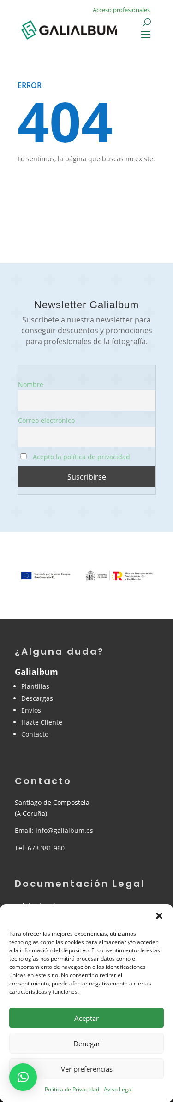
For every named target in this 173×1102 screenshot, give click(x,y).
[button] (159, 915)
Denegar (86, 1043)
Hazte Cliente (41, 722)
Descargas (37, 698)
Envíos (31, 710)
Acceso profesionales (121, 10)
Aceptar (86, 1018)
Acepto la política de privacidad (80, 456)
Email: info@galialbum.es (54, 830)
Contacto (34, 734)
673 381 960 (46, 848)
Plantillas (35, 686)
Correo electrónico (46, 420)
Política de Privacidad (72, 1089)
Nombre (30, 384)
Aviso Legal (118, 1089)
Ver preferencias (87, 1068)
